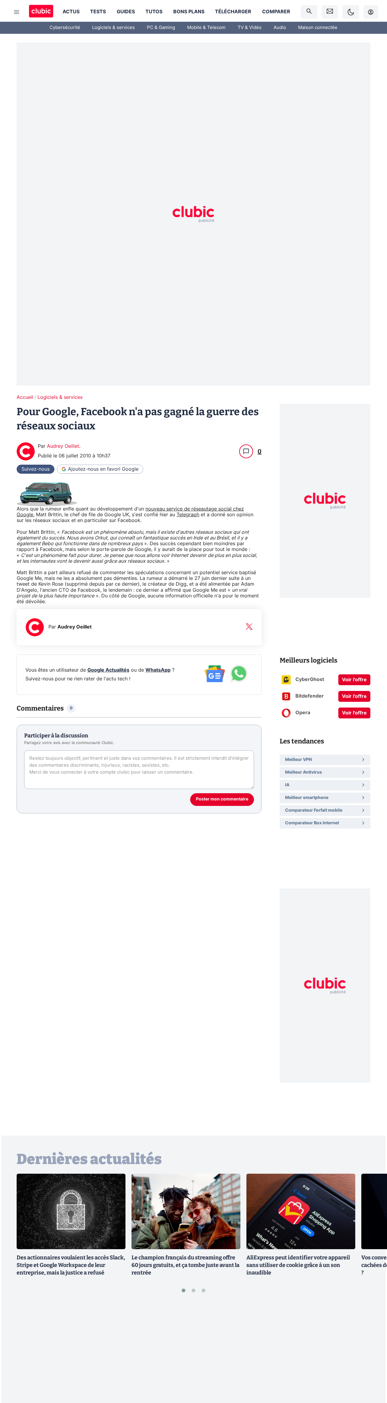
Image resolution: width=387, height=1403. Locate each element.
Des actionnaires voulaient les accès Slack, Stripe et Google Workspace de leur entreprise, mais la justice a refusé (71, 1265)
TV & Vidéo (250, 27)
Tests (98, 11)
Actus (71, 11)
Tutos (153, 11)
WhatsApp (158, 670)
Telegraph (188, 514)
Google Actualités (108, 670)
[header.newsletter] (329, 12)
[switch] (351, 12)
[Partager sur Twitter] (372, 1371)
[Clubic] (41, 12)
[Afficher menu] (16, 12)
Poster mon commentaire (222, 799)
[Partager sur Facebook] (372, 1351)
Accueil (25, 397)
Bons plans (188, 11)
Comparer (276, 11)
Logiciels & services (113, 27)
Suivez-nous (35, 469)
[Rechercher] (309, 12)
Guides (126, 11)
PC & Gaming (161, 27)
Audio (280, 27)
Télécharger (233, 11)
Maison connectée (317, 27)
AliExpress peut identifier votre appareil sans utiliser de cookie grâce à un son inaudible (298, 1265)
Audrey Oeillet (63, 446)
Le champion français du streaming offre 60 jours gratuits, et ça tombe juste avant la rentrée (185, 1265)
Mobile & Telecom (206, 27)
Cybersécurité (65, 27)
